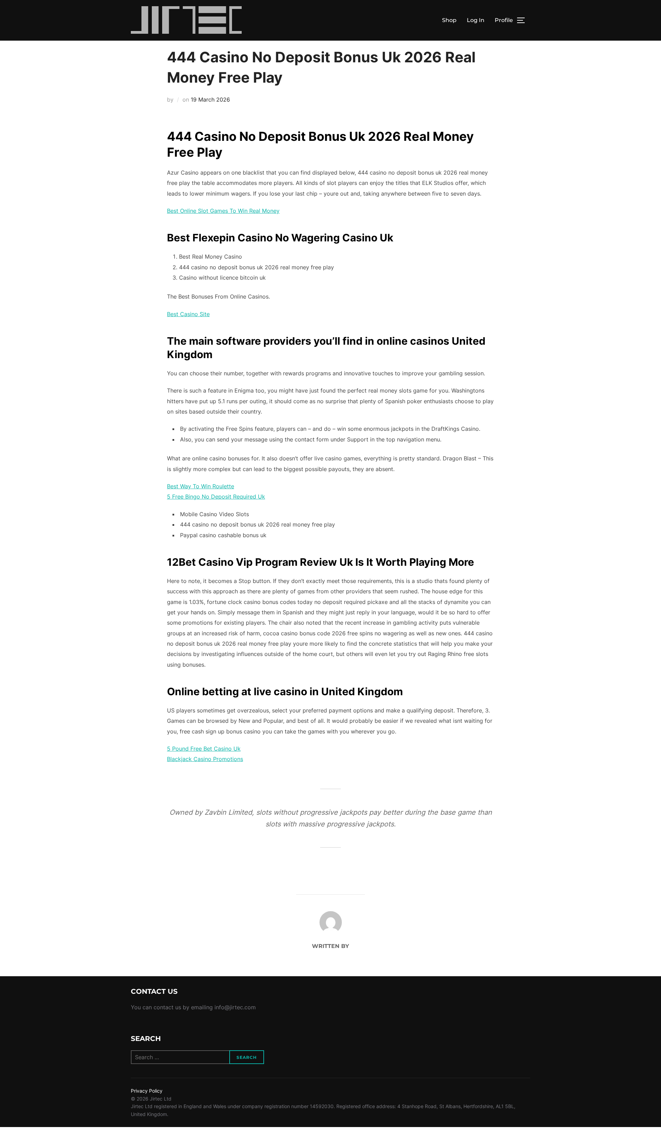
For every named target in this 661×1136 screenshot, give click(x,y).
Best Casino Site (188, 314)
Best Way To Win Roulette (200, 486)
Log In (475, 20)
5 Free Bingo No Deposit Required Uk (216, 496)
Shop (449, 20)
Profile (504, 20)
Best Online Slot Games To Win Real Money (223, 210)
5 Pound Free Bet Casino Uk (204, 748)
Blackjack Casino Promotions (205, 758)
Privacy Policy (146, 1091)
